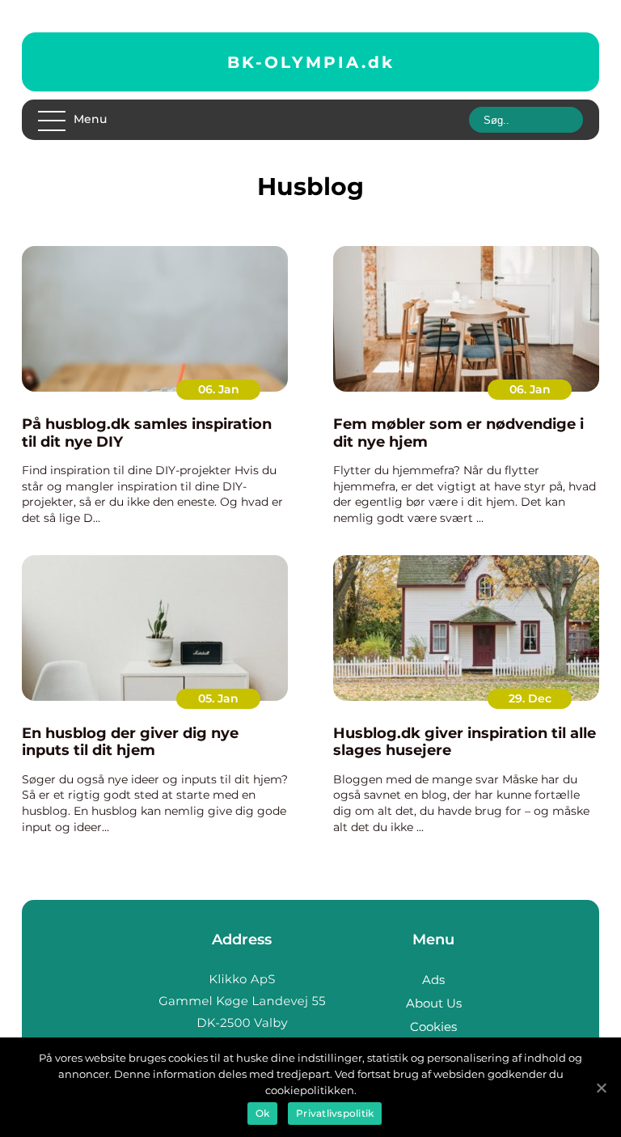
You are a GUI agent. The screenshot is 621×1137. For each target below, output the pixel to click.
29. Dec (530, 698)
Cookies (433, 1026)
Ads (433, 979)
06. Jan (218, 389)
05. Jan (218, 698)
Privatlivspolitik (335, 1113)
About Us (434, 1003)
